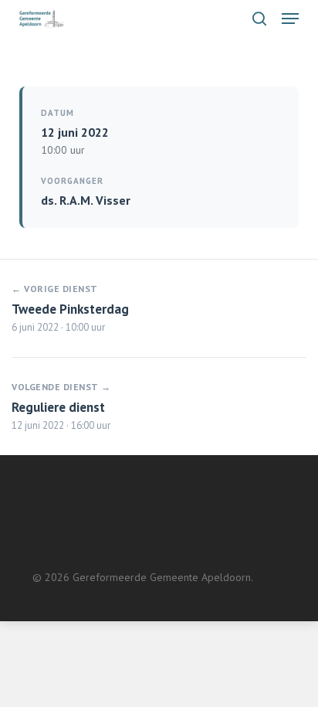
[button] (290, 18)
